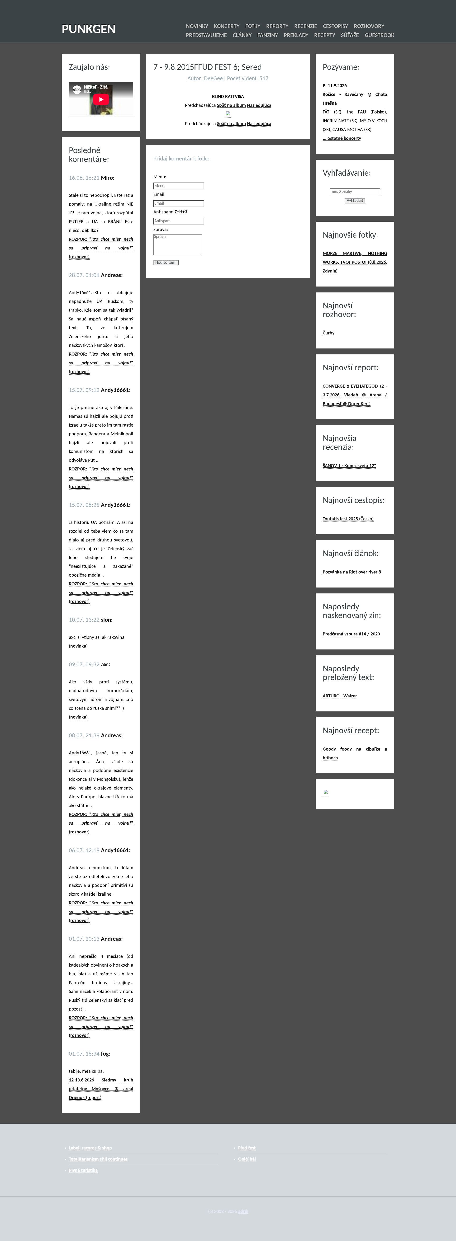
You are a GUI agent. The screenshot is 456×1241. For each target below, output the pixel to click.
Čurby (328, 333)
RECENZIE (305, 26)
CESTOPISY (335, 26)
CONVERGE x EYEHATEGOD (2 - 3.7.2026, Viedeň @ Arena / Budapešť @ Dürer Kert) (355, 395)
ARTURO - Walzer (340, 696)
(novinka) (78, 646)
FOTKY (252, 26)
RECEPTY (324, 35)
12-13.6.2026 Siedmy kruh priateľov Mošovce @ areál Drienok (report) (101, 1089)
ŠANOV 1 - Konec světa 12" (349, 466)
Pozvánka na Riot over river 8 (352, 572)
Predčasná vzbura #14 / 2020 (351, 634)
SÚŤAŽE (350, 35)
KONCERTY (226, 26)
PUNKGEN (89, 30)
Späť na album (231, 105)
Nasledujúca (259, 105)
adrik (243, 1211)
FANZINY (267, 35)
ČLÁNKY (242, 35)
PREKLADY (296, 35)
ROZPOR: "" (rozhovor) (101, 248)
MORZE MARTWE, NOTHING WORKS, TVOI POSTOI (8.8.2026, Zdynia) (355, 262)
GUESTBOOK (379, 35)
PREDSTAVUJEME (206, 35)
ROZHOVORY (369, 26)
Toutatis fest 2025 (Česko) (348, 519)
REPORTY (277, 26)
